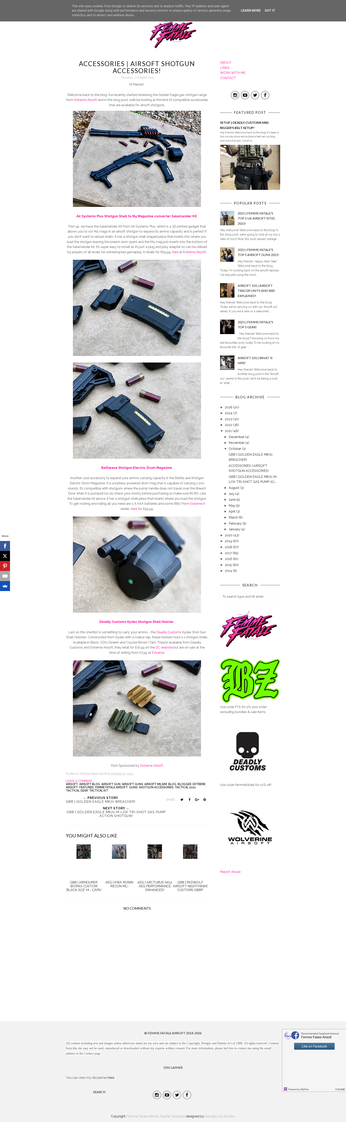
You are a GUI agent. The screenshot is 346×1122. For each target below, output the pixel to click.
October (235, 449)
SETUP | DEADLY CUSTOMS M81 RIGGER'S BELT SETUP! (244, 125)
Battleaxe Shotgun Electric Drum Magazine (136, 468)
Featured (86, 787)
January (235, 529)
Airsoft (72, 784)
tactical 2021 (185, 787)
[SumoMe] (5, 586)
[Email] (5, 576)
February (235, 523)
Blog (172, 784)
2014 (229, 571)
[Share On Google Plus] (197, 799)
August (234, 488)
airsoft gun (111, 784)
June (232, 500)
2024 (229, 413)
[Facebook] (5, 546)
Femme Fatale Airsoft (111, 787)
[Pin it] (204, 799)
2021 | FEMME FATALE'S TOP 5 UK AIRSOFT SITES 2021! (256, 218)
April (232, 511)
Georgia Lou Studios (220, 1116)
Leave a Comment (79, 781)
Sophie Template (172, 1116)
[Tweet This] (182, 799)
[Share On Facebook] (189, 799)
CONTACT (228, 78)
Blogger (184, 784)
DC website (164, 647)
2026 (229, 407)
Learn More (251, 10)
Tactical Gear (77, 790)
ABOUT (225, 62)
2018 (229, 547)
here (175, 252)
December (237, 437)
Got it (270, 10)
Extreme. (158, 653)
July (232, 494)
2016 (229, 559)
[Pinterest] (5, 566)
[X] (5, 556)
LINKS (224, 68)
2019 (229, 541)
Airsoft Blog (89, 784)
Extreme (196, 504)
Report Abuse (230, 872)
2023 (229, 419)
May (232, 506)
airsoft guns (132, 784)
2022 (229, 425)
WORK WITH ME (232, 73)
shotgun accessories (156, 787)
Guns (133, 787)
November (237, 443)
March (234, 517)
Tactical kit (98, 790)
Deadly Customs (168, 632)
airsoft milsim (155, 784)
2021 (229, 431)
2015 (229, 565)
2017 (229, 553)
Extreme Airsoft (85, 100)
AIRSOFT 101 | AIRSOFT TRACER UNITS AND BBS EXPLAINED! (256, 291)
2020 (229, 535)
